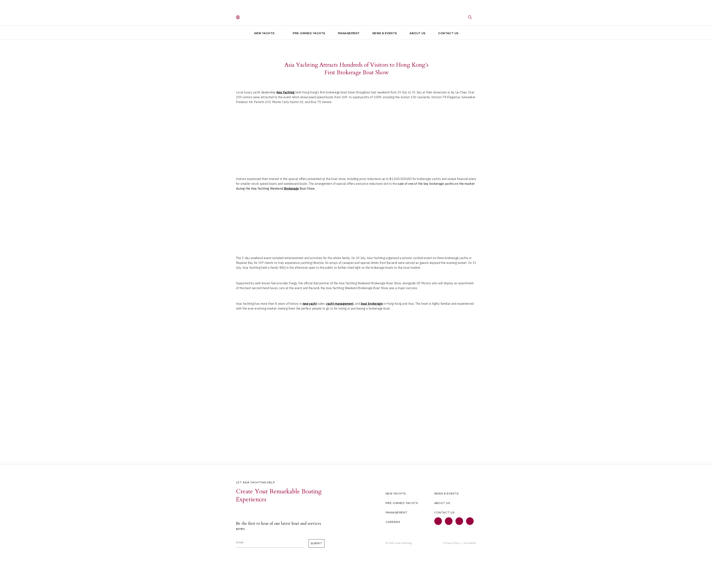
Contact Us (448, 33)
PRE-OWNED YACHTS (309, 33)
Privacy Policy (451, 543)
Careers (393, 522)
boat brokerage (372, 303)
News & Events (384, 33)
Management (349, 33)
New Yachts (264, 33)
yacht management (339, 303)
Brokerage (291, 188)
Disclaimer (470, 543)
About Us (418, 33)
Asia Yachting (285, 92)
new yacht (309, 303)
